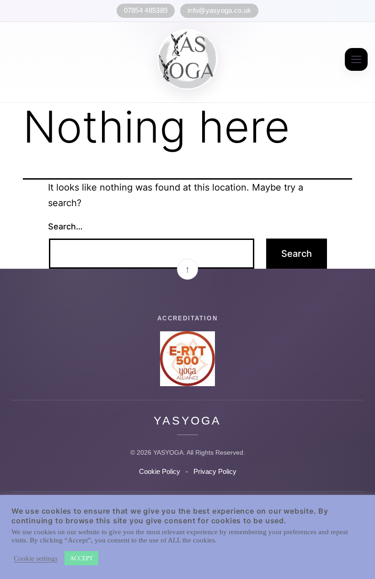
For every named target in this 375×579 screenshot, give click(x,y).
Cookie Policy (159, 471)
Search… (65, 226)
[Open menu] (356, 59)
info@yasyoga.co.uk (219, 10)
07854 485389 (146, 10)
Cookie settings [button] (36, 558)
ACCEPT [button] (81, 558)
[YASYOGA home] (187, 59)
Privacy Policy (214, 471)
